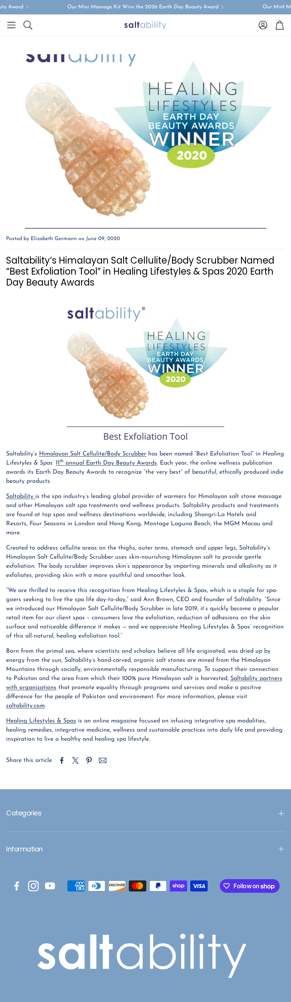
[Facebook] (16, 886)
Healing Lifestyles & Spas (41, 721)
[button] (11, 25)
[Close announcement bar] (283, 5)
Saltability (20, 496)
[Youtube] (50, 886)
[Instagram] (33, 886)
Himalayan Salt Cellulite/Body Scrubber (92, 454)
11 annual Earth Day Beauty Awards (106, 463)
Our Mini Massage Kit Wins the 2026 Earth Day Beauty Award (137, 7)
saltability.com (25, 706)
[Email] (102, 760)
